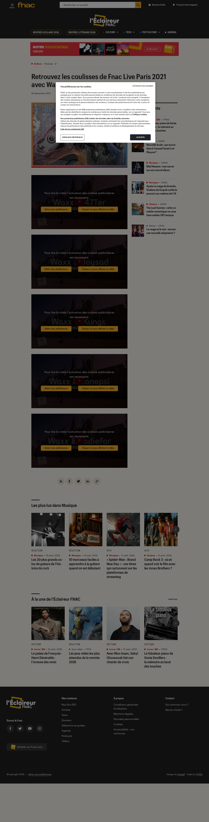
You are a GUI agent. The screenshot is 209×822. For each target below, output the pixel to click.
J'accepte (140, 137)
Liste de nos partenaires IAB (72, 129)
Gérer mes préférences (72, 137)
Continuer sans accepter (142, 86)
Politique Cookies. (139, 114)
